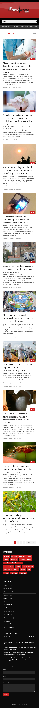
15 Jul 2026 (12, 189)
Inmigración (7, 618)
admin (19, 87)
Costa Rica (7, 563)
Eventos (6, 595)
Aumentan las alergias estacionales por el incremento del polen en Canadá (18, 518)
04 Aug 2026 (12, 140)
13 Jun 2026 (12, 337)
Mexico (16, 569)
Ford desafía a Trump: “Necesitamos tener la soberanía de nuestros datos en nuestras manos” (19, 653)
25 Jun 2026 (12, 287)
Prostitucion (14, 573)
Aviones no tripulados (25, 556)
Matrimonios (9, 608)
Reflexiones (9, 611)
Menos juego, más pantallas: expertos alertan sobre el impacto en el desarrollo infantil (18, 318)
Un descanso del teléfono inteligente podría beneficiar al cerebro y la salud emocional (17, 219)
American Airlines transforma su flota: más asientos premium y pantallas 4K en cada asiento (18, 659)
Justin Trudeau (8, 569)
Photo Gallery (8, 627)
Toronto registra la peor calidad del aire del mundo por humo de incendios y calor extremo (17, 170)
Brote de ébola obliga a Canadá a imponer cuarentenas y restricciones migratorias (18, 367)
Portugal (6, 573)
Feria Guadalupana (28, 566)
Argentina (14, 556)
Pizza (29, 569)
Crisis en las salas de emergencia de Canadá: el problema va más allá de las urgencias (18, 269)
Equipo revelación (8, 566)
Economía (8, 624)
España (18, 566)
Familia (6, 598)
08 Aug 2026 (12, 87)
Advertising (7, 585)
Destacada (7, 592)
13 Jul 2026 (12, 238)
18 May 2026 (12, 488)
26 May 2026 (12, 386)
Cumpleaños (9, 604)
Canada (6, 559)
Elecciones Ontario (17, 563)
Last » (33, 542)
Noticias (6, 621)
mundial (23, 569)
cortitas (29, 559)
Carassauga (14, 559)
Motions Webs (23, 704)
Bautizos (8, 601)
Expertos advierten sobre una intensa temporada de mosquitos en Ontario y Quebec (17, 469)
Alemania (6, 556)
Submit (6, 694)
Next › (28, 542)
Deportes (6, 588)
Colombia (22, 559)
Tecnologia (23, 573)
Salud (7, 614)
